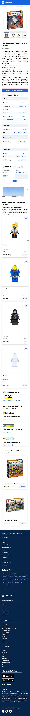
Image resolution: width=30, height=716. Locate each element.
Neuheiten (4, 638)
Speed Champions (6, 547)
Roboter (10, 579)
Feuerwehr (25, 579)
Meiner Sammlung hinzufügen (15, 90)
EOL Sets (4, 634)
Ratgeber (4, 654)
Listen (3, 666)
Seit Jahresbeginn (21, 181)
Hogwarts (4, 576)
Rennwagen (17, 573)
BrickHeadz (5, 552)
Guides (3, 650)
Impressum (4, 616)
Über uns (4, 604)
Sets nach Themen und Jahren (9, 628)
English (3, 684)
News (3, 640)
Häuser (4, 582)
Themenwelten (6, 630)
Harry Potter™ (5, 555)
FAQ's (3, 608)
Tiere (16, 576)
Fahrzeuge (11, 576)
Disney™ (4, 542)
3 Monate (10, 181)
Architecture (5, 537)
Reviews (4, 656)
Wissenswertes (6, 662)
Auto (20, 576)
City (3, 540)
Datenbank (4, 626)
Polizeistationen (18, 579)
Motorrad (9, 582)
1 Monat (5, 181)
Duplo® (4, 550)
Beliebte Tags (7, 570)
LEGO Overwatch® (23, 53)
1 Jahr (15, 181)
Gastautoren (5, 606)
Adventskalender (10, 573)
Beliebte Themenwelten (11, 534)
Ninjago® (4, 557)
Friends (4, 565)
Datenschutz (5, 614)
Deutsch (9, 684)
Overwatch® (22, 106)
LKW (22, 582)
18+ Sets (4, 636)
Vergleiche (4, 658)
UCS (23, 573)
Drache (24, 576)
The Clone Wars (6, 585)
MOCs (3, 664)
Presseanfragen (6, 612)
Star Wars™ (5, 545)
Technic (4, 560)
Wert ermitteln (5, 642)
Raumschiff (5, 579)
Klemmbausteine (6, 660)
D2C (3, 573)
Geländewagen (16, 582)
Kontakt (4, 610)
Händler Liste (5, 632)
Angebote (4, 624)
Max (27, 181)
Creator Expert (5, 562)
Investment (4, 652)
